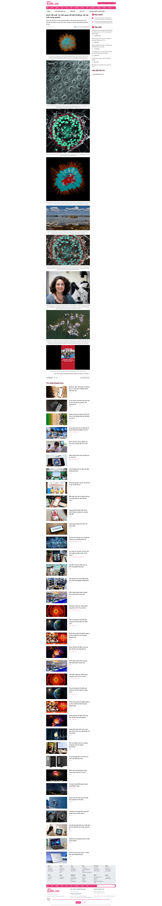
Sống (57, 7)
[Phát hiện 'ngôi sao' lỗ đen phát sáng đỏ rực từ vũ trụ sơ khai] (56, 611)
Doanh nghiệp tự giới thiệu (97, 11)
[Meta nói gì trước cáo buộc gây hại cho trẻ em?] (56, 460)
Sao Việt (50, 868)
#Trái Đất (74, 625)
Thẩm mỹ (62, 878)
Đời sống (84, 877)
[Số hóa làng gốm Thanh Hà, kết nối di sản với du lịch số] (56, 488)
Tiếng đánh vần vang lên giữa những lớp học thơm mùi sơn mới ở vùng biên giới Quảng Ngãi (102, 31)
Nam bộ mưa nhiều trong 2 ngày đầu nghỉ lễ (101, 59)
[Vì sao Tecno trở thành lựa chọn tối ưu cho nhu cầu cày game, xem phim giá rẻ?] (56, 405)
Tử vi (72, 880)
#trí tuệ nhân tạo (76, 541)
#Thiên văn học (76, 610)
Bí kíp (83, 871)
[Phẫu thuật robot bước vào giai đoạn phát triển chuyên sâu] (56, 597)
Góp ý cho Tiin (85, 377)
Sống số (72, 11)
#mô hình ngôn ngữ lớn (78, 557)
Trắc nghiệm (73, 878)
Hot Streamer (108, 878)
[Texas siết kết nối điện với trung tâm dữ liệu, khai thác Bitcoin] (56, 652)
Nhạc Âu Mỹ (108, 871)
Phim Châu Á (96, 871)
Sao (52, 7)
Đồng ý (78, 902)
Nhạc (82, 7)
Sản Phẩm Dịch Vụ (60, 11)
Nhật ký (72, 868)
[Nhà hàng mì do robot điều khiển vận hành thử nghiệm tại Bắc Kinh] (56, 584)
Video (98, 7)
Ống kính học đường (86, 872)
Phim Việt (96, 868)
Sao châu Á (50, 869)
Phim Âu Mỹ (96, 869)
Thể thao (84, 881)
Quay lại (50, 377)
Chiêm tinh (73, 877)
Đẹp (87, 7)
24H (71, 7)
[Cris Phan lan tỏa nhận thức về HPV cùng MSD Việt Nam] (56, 570)
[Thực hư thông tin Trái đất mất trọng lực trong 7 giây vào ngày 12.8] (56, 625)
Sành (104, 7)
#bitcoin (74, 651)
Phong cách (62, 869)
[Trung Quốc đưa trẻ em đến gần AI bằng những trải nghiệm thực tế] (56, 433)
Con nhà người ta (86, 869)
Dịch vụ (82, 11)
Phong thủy (73, 881)
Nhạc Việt (107, 868)
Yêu (62, 7)
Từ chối (83, 902)
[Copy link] (57, 378)
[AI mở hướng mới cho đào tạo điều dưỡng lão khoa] (56, 474)
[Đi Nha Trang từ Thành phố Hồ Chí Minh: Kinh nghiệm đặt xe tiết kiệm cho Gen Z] (56, 419)
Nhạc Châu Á (108, 869)
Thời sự (49, 878)
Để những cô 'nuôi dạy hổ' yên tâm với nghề (101, 65)
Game (109, 7)
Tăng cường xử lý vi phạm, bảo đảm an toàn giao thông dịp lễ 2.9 (102, 39)
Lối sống (61, 868)
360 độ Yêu (73, 871)
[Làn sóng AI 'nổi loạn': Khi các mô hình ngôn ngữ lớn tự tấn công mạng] (56, 556)
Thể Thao (50, 877)
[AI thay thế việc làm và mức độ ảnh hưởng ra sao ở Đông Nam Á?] (56, 542)
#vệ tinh (74, 788)
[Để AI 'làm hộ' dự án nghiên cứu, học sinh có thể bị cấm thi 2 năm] (56, 447)
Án (48, 880)
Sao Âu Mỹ (50, 871)
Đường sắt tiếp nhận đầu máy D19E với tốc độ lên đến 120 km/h (102, 46)
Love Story (73, 869)
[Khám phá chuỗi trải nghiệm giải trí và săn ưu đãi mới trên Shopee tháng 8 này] (56, 638)
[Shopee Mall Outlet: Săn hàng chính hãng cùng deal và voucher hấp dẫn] (56, 515)
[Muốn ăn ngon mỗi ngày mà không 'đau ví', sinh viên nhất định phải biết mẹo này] (56, 392)
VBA (61, 872)
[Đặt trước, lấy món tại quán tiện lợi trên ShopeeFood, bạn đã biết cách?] (56, 501)
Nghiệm (93, 7)
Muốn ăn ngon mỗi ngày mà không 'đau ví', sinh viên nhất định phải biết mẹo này (103, 22)
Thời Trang (62, 877)
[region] (68, 357)
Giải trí (83, 878)
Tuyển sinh (84, 868)
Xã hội (83, 880)
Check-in (61, 871)
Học (66, 7)
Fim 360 (76, 7)
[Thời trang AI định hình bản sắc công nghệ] (56, 529)
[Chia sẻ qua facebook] (55, 378)
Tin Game (107, 877)
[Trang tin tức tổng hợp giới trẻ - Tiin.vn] (52, 3)
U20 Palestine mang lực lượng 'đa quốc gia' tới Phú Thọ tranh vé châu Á (102, 52)
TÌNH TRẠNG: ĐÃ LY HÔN (98, 74)
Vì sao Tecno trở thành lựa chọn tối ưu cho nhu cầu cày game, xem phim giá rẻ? (103, 18)
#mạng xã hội (75, 459)
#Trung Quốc (75, 432)
